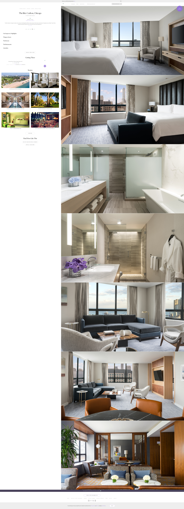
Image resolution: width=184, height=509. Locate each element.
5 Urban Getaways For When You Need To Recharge (15, 108)
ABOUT (68, 498)
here (74, 1)
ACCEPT (112, 505)
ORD (15, 64)
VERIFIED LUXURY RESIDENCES (76, 498)
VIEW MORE (30, 133)
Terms (98, 505)
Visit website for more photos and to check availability (91, 490)
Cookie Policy (104, 505)
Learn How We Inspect (30, 20)
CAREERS (85, 498)
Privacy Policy (93, 505)
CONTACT (115, 498)
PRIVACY (110, 498)
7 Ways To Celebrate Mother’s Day (15, 128)
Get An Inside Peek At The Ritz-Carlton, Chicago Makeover (45, 128)
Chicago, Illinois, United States (34, 8)
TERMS (106, 498)
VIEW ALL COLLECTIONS (30, 144)
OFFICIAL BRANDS (91, 498)
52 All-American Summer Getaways (15, 89)
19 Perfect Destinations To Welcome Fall (45, 108)
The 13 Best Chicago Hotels (45, 89)
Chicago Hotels (23, 8)
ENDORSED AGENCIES (100, 498)
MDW (21, 64)
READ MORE (30, 25)
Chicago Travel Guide (30, 52)
